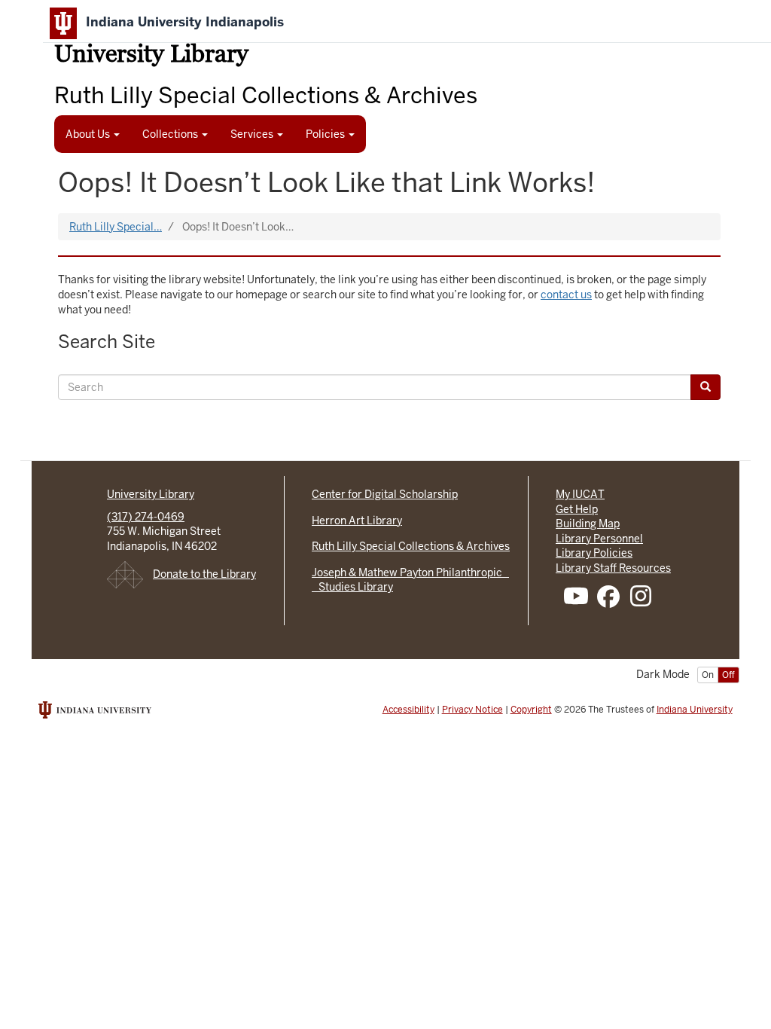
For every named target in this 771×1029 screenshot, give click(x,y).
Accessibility (408, 710)
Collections (171, 134)
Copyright (531, 710)
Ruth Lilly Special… (115, 227)
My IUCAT (580, 494)
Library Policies (594, 553)
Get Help (577, 509)
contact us (566, 294)
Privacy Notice (472, 710)
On (708, 675)
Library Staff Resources (613, 568)
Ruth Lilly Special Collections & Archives (411, 546)
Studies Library (352, 587)
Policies (326, 134)
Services (253, 134)
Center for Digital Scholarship (385, 494)
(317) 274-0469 (145, 517)
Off (728, 675)
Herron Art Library (357, 520)
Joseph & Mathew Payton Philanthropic (410, 572)
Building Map (588, 523)
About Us (89, 134)
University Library (151, 56)
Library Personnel (599, 538)
